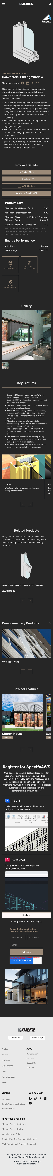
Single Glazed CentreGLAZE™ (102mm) (22, 585)
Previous (23, 504)
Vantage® (6, 1099)
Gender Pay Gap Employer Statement (19, 1139)
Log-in (39, 921)
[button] (23, 600)
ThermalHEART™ (8, 1108)
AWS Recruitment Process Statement (19, 1144)
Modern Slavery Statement (14, 1124)
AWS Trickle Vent (10, 662)
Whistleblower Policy (11, 1134)
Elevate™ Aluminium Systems (13, 1104)
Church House (12, 734)
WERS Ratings (28, 186)
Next (30, 504)
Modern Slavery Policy (12, 1129)
